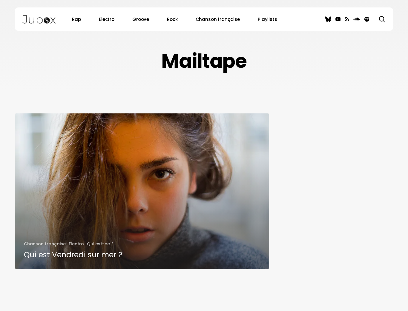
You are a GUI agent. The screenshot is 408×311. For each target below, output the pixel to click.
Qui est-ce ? (100, 244)
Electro (76, 244)
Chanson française (45, 244)
